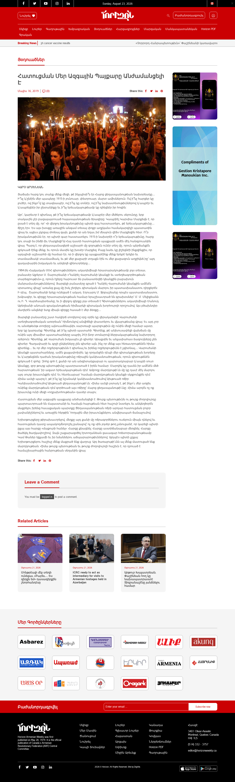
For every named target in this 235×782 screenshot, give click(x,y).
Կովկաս (155, 736)
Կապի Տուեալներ (92, 747)
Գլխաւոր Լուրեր (127, 730)
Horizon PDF (208, 28)
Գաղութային (55, 28)
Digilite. (137, 766)
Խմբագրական (79, 28)
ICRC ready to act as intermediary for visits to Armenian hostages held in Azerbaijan (89, 577)
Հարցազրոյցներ (128, 28)
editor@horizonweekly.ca (202, 750)
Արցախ (120, 741)
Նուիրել (25, 15)
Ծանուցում (88, 736)
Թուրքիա (155, 730)
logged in (47, 496)
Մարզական (152, 28)
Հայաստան (123, 736)
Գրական (25, 34)
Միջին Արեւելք (125, 752)
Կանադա (156, 725)
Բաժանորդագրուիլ (189, 15)
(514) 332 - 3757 (198, 744)
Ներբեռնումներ (160, 741)
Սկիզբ (23, 28)
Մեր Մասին (88, 730)
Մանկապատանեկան (181, 28)
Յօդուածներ (103, 28)
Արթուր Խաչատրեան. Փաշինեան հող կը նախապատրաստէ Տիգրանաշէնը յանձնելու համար (142, 579)
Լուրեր (37, 28)
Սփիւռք (120, 747)
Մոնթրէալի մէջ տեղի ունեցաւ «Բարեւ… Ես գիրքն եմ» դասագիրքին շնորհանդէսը (38, 577)
